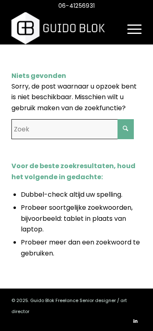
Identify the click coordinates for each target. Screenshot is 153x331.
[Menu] (130, 28)
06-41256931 (76, 6)
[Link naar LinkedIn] (135, 321)
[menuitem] (130, 28)
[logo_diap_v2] (63, 28)
